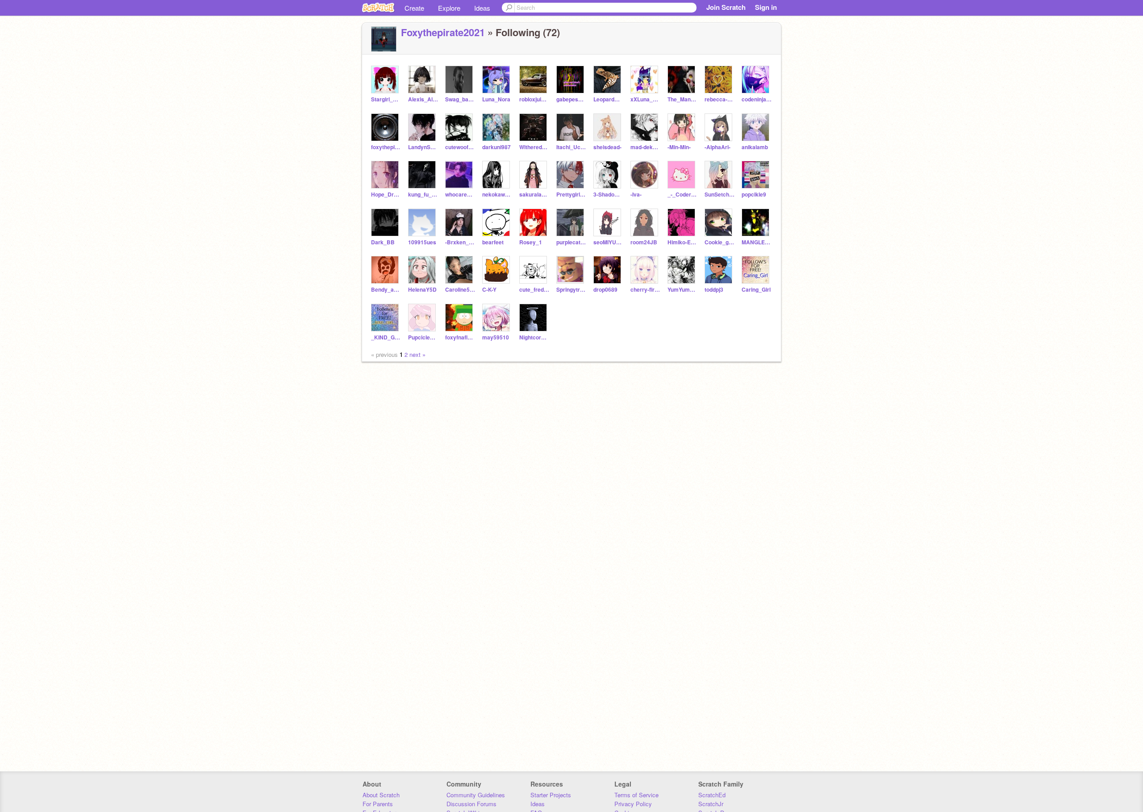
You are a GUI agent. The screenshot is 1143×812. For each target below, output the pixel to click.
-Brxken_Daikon (460, 242)
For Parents (378, 803)
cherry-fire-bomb (645, 289)
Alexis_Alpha (423, 99)
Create (414, 8)
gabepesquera (571, 99)
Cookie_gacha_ (719, 242)
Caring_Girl (756, 289)
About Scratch (381, 795)
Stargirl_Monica (386, 99)
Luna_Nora (496, 99)
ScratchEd (712, 795)
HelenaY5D (422, 289)
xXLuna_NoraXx (645, 99)
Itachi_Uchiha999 (571, 147)
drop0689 (605, 289)
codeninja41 (757, 99)
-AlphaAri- (717, 147)
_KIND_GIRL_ (386, 337)
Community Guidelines (475, 795)
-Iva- (636, 194)
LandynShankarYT (423, 147)
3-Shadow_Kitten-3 (608, 194)
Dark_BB (383, 242)
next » (417, 354)
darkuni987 (496, 147)
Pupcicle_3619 (423, 337)
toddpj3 (714, 289)
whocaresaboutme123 (460, 194)
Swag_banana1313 (460, 99)
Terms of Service (636, 795)
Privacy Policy (633, 803)
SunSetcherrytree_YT (719, 194)
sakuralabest (534, 194)
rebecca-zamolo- (719, 99)
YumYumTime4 (682, 289)
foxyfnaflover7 (460, 337)
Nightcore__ (534, 337)
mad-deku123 (645, 147)
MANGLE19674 (757, 242)
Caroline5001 (460, 289)
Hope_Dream (386, 194)
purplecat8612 (571, 242)
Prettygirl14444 (571, 194)
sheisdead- (607, 147)
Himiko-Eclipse (682, 242)
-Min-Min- (679, 147)
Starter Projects (550, 795)
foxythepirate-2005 (386, 147)
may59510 (495, 337)
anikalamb (755, 147)
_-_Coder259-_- (682, 194)
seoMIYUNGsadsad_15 (608, 242)
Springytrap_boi (571, 289)
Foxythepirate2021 (443, 32)
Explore (449, 8)
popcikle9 (754, 194)
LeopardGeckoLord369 (608, 99)
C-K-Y (489, 289)
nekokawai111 (497, 194)
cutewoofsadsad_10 (460, 147)
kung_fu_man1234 (423, 194)
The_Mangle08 (682, 99)
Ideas (482, 8)
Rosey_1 (530, 242)
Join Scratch (726, 7)
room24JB (643, 242)
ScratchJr (710, 803)
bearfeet (493, 242)
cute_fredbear (534, 289)
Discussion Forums (471, 803)
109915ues (422, 242)
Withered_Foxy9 (534, 147)
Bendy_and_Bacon (386, 289)
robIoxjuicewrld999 (534, 99)
